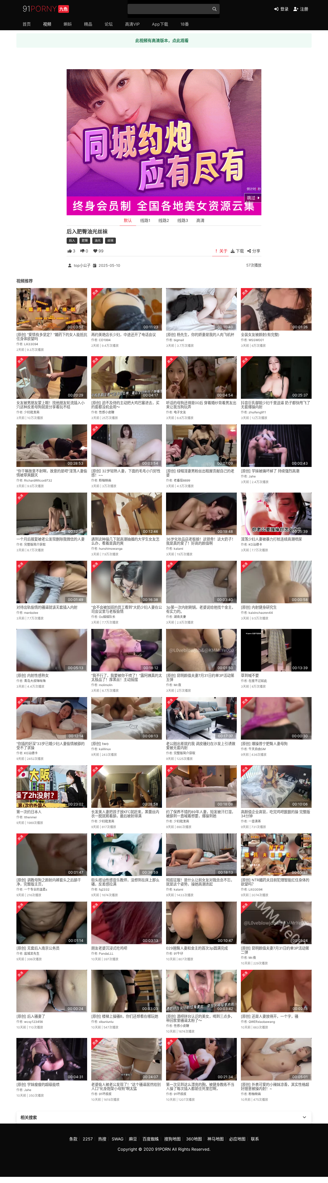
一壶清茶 (255, 821)
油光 (98, 240)
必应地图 (237, 1138)
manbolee (31, 613)
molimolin (105, 685)
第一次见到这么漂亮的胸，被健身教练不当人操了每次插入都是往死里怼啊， (200, 1086)
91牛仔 (178, 953)
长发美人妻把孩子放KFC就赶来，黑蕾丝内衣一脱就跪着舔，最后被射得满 (125, 814)
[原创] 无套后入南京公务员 (37, 948)
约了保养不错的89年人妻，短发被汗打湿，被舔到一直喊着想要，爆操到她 (200, 814)
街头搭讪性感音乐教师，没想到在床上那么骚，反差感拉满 (125, 882)
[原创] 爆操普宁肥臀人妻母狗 (264, 743)
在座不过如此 (258, 681)
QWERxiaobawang (262, 1022)
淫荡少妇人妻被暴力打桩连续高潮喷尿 (271, 539)
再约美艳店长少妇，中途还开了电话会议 (123, 334)
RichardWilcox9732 (38, 480)
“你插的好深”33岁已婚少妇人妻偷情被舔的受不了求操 (50, 745)
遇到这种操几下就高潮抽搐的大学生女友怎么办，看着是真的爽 (125, 541)
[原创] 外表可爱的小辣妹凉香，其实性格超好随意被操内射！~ (275, 1086)
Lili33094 (31, 344)
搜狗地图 (172, 1138)
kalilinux (105, 749)
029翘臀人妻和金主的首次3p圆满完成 (197, 948)
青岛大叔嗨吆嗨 (35, 681)
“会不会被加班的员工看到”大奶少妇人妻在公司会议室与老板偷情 (126, 609)
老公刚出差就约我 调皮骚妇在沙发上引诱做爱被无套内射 (200, 745)
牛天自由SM (257, 749)
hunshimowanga (110, 548)
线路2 (163, 220)
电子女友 (180, 412)
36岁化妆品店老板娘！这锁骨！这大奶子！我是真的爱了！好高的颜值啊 (200, 541)
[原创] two (100, 743)
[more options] (304, 1117)
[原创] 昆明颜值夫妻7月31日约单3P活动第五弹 (200, 677)
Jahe (252, 476)
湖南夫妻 (180, 617)
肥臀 (85, 240)
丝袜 (110, 240)
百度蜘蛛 (150, 1138)
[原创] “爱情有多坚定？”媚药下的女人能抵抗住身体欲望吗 (51, 336)
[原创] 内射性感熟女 (32, 675)
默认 (128, 220)
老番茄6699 (182, 480)
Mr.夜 (177, 685)
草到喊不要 (250, 675)
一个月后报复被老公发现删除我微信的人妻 (50, 539)
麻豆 (133, 1138)
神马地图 (215, 1138)
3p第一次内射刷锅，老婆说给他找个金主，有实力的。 (200, 609)
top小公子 (82, 265)
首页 (27, 24)
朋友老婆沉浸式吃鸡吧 (109, 948)
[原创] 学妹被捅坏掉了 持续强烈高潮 (270, 471)
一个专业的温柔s (35, 889)
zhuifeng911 (257, 412)
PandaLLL (106, 953)
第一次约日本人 (29, 812)
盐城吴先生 (31, 953)
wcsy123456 (33, 1022)
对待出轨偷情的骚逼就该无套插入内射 (46, 607)
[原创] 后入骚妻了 (30, 1016)
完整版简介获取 (35, 544)
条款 (73, 1138)
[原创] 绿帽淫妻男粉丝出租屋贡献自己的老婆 (200, 473)
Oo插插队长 (107, 617)
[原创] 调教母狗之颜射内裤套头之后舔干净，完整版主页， (48, 882)
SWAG (118, 1138)
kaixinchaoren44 (261, 613)
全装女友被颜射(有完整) (260, 334)
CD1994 (105, 340)
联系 (255, 1138)
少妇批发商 (31, 412)
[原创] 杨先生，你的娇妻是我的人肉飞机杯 (200, 334)
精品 (88, 24)
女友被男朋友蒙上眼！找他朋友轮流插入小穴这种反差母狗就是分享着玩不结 (50, 405)
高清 (200, 220)
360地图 (194, 1138)
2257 (88, 1138)
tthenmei (30, 817)
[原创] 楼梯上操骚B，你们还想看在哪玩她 (124, 1016)
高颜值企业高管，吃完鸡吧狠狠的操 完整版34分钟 (275, 814)
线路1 (145, 220)
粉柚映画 (105, 480)
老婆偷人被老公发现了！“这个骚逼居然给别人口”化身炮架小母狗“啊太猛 (126, 1086)
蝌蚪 (68, 24)
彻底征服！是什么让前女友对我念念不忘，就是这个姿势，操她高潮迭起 (200, 882)
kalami (178, 548)
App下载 (160, 24)
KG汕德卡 (255, 544)
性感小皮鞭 (106, 412)
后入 (72, 240)
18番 (184, 24)
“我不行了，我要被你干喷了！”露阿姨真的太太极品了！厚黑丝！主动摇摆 (126, 677)
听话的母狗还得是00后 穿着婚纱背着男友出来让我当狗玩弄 (201, 405)
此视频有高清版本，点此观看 (162, 40)
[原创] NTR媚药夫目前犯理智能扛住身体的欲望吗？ (275, 882)
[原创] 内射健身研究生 (259, 607)
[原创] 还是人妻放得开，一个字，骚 (269, 1016)
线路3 (182, 220)
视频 (47, 24)
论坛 (109, 24)
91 (45, 8)
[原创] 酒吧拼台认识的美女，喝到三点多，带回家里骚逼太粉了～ (200, 1018)
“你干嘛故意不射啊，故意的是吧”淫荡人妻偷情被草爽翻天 (51, 473)
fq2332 (104, 889)
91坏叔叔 (105, 1094)
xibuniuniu (106, 1022)
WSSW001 (256, 340)
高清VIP (132, 24)
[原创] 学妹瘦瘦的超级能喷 (37, 1084)
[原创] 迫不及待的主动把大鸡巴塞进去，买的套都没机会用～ (125, 405)
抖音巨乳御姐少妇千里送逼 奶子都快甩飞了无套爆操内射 (275, 405)
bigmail (179, 340)
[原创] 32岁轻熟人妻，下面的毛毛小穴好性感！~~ (125, 473)
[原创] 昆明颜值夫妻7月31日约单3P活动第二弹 (275, 950)
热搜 (102, 1138)
